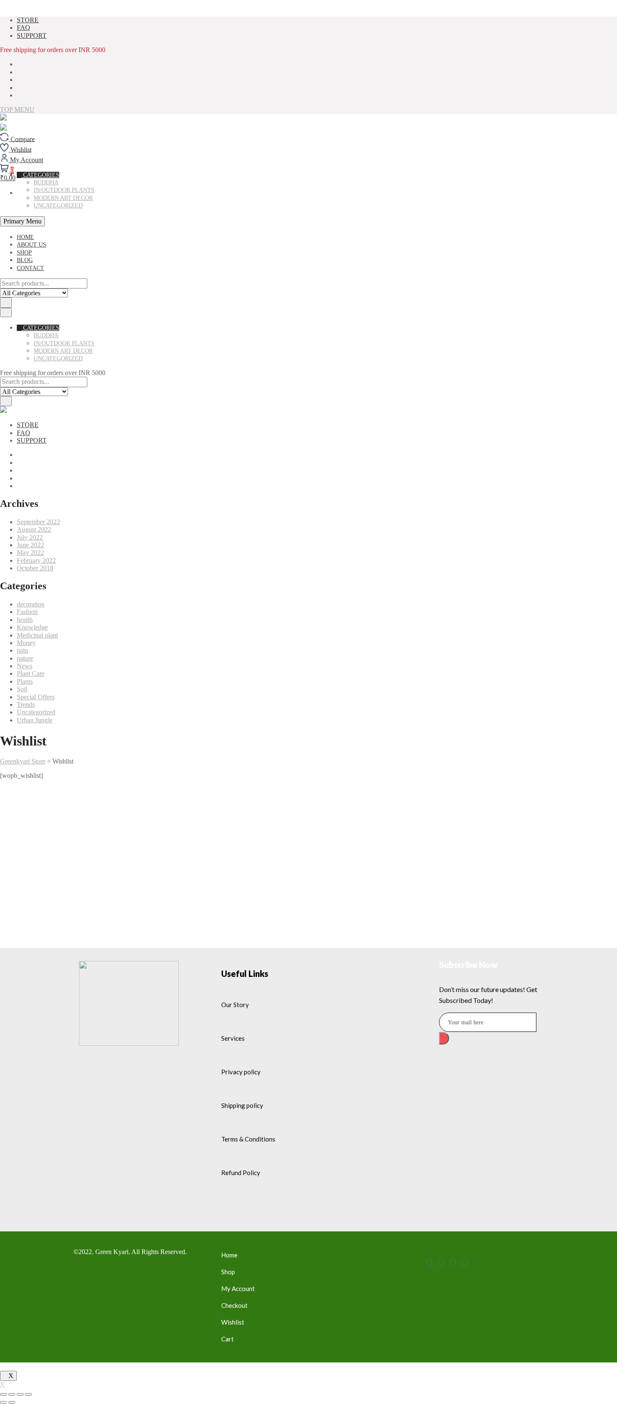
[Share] (11, 1394)
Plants (25, 681)
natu (22, 650)
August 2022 (34, 529)
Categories (40, 328)
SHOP (24, 252)
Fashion (27, 611)
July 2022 (30, 537)
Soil (22, 689)
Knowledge (32, 627)
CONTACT (30, 268)
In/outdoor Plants (64, 343)
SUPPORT (32, 35)
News (24, 665)
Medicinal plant (37, 635)
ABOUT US (31, 244)
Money (26, 642)
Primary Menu (22, 221)
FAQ (23, 27)
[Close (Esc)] (3, 1394)
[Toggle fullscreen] (20, 1394)
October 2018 (35, 568)
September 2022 (38, 521)
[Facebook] (429, 1263)
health (25, 619)
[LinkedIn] (453, 1263)
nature (25, 658)
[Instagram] (465, 1263)
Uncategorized (58, 205)
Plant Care (30, 673)
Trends (26, 704)
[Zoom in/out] (28, 1394)
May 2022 (30, 552)
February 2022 (36, 560)
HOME (25, 237)
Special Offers (36, 697)
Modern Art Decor (63, 198)
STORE (28, 20)
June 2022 (30, 544)
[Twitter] (441, 1263)
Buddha (46, 335)
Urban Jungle (34, 720)
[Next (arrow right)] (11, 1402)
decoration (30, 604)
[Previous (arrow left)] (3, 1402)
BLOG (25, 260)
